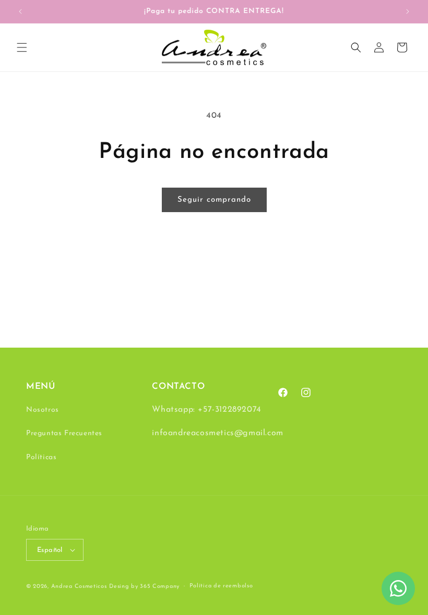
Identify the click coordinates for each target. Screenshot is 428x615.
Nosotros (42, 410)
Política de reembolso (221, 586)
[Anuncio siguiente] (407, 11)
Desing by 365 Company (144, 586)
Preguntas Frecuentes (64, 433)
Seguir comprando (214, 200)
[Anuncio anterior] (20, 11)
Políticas (41, 457)
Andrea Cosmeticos (79, 586)
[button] (21, 47)
